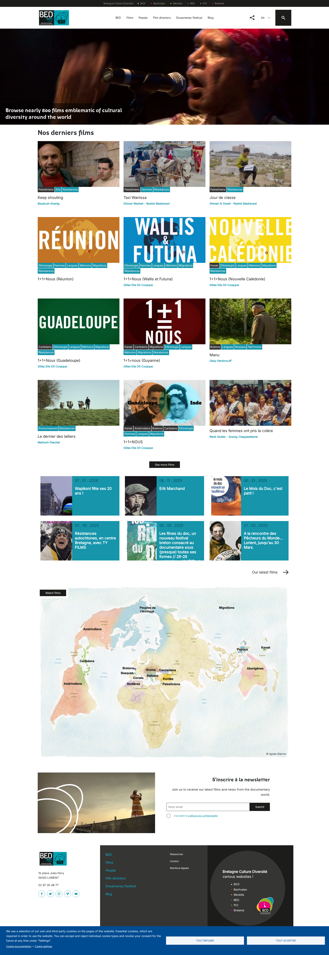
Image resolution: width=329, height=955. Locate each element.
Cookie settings (43, 946)
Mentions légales (179, 868)
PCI (205, 3)
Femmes (147, 189)
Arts (58, 189)
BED (192, 3)
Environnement (48, 428)
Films (129, 17)
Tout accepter (286, 940)
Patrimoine (254, 347)
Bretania (219, 3)
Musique (240, 347)
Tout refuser (205, 940)
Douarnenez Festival (189, 17)
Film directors (162, 17)
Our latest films (265, 572)
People (143, 17)
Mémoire (85, 265)
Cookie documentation (18, 946)
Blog (211, 17)
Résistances (70, 189)
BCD (142, 3)
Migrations (99, 265)
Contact (174, 861)
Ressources (176, 854)
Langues (72, 265)
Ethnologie (45, 265)
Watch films (52, 593)
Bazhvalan (159, 3)
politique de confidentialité (203, 815)
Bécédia (177, 3)
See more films (164, 464)
